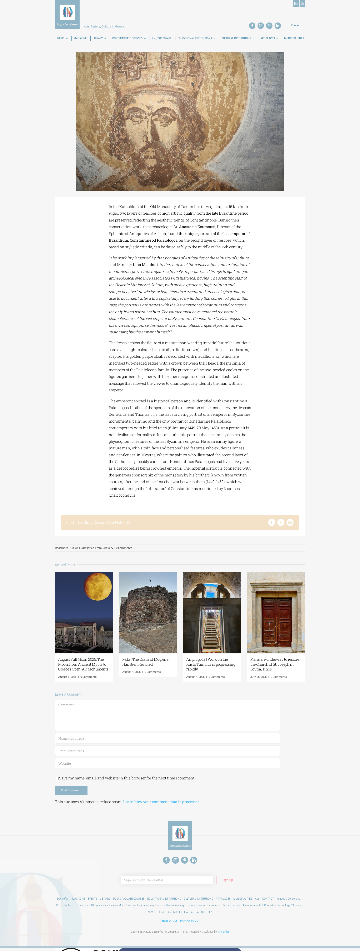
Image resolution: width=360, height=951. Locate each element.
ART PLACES (223, 898)
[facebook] (252, 25)
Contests (69, 905)
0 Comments (124, 548)
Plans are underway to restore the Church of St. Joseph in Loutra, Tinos (274, 664)
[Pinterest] (280, 522)
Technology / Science (289, 905)
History (191, 905)
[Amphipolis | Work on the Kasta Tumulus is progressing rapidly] (212, 574)
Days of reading (175, 905)
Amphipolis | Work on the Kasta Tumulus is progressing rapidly (210, 664)
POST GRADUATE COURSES (128, 898)
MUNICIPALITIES (242, 898)
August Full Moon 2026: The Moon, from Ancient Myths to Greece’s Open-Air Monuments (83, 664)
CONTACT (268, 898)
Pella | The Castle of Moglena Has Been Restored (145, 662)
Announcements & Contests (258, 905)
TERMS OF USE (168, 920)
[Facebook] (271, 522)
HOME (161, 912)
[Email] (290, 522)
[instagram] (261, 25)
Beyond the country (209, 905)
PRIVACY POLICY (190, 920)
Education (82, 905)
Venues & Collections (288, 898)
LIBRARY (105, 898)
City (58, 905)
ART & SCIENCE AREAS (181, 912)
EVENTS (92, 898)
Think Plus (223, 931)
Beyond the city (231, 905)
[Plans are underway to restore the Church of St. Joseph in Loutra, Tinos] (276, 574)
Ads (257, 898)
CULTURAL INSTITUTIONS (198, 898)
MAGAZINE (78, 898)
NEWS (151, 912)
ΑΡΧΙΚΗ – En (204, 912)
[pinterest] (269, 25)
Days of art (63, 898)
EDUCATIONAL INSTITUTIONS (164, 898)
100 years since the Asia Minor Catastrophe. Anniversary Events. (127, 905)
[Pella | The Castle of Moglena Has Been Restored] (148, 574)
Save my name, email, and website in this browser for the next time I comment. (127, 777)
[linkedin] (278, 25)
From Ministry (104, 548)
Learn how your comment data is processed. (162, 801)
